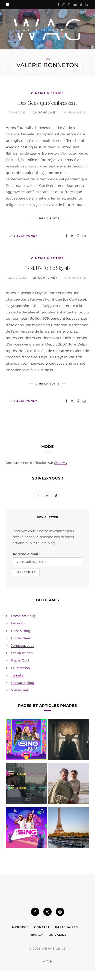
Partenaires (66, 927)
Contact (42, 927)
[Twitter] (72, 236)
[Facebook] (66, 236)
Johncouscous (22, 645)
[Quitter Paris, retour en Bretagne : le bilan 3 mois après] (68, 828)
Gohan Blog (20, 631)
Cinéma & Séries (47, 93)
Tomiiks (17, 675)
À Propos (20, 927)
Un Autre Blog (22, 683)
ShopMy (60, 463)
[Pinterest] (78, 236)
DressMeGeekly (23, 616)
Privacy (36, 934)
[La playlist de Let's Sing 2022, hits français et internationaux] (26, 784)
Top (48, 961)
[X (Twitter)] (47, 912)
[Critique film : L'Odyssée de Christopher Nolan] (68, 784)
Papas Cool (20, 660)
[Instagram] (60, 912)
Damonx (18, 623)
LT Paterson (20, 668)
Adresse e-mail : (26, 554)
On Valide (58, 934)
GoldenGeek (21, 638)
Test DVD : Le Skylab (47, 267)
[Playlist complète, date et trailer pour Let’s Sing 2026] (26, 740)
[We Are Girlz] (47, 29)
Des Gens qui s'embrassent (47, 102)
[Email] (84, 236)
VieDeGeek (20, 690)
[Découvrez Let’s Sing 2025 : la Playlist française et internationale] (26, 828)
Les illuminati (22, 653)
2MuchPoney (45, 112)
